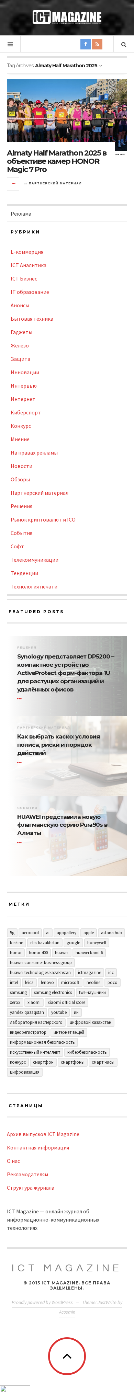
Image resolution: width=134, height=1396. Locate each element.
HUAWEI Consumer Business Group (41, 962)
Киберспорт (26, 412)
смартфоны (73, 1062)
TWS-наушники (92, 992)
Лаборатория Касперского (36, 1022)
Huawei (61, 953)
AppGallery (66, 933)
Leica (29, 982)
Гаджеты (21, 332)
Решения (21, 506)
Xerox (15, 1002)
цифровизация (25, 1072)
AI (47, 933)
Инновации (25, 372)
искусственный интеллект (35, 1052)
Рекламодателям (27, 1174)
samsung (18, 992)
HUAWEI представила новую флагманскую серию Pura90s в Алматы (62, 825)
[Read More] (20, 699)
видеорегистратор (28, 1032)
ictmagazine (89, 972)
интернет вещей (69, 1032)
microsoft (70, 982)
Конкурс (21, 425)
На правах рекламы (34, 452)
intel (14, 982)
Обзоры (20, 479)
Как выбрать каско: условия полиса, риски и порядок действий (58, 744)
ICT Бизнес (24, 278)
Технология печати (34, 586)
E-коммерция (27, 251)
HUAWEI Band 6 (89, 953)
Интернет (23, 399)
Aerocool (30, 933)
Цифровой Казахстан (90, 1022)
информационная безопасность (42, 1042)
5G (12, 933)
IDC (111, 972)
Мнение (20, 439)
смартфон (43, 1062)
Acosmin (67, 1312)
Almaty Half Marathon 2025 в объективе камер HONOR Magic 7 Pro (56, 161)
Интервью (24, 385)
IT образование (30, 291)
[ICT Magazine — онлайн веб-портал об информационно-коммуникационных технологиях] (67, 17)
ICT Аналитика (28, 265)
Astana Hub (111, 933)
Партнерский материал (55, 183)
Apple (88, 933)
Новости (21, 465)
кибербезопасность (87, 1052)
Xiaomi (34, 1002)
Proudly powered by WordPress (42, 1302)
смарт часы (103, 1062)
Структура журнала (30, 1187)
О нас (13, 1160)
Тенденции (24, 573)
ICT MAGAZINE (67, 1268)
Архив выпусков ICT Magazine (43, 1134)
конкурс (18, 1062)
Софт (17, 546)
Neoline (93, 982)
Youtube (59, 1012)
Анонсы (20, 305)
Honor (16, 953)
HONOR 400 (38, 953)
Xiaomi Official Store (66, 1002)
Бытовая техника (32, 318)
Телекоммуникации (34, 559)
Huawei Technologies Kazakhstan (40, 972)
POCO (113, 982)
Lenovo (47, 982)
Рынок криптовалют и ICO (43, 519)
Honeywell (96, 943)
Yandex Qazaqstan (27, 1012)
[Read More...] (13, 184)
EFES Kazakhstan (44, 943)
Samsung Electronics (53, 992)
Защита (20, 358)
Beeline (16, 943)
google (73, 943)
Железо (20, 345)
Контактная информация (38, 1147)
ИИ (76, 1012)
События (21, 532)
